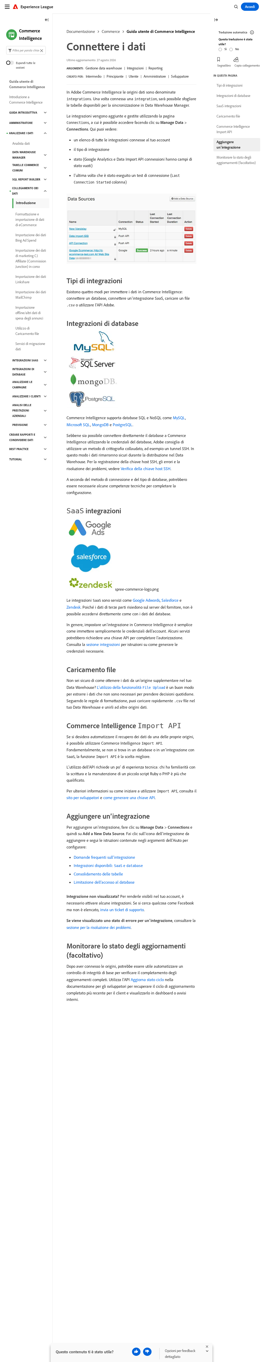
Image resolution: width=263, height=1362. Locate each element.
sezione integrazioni (103, 644)
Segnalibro (224, 65)
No (237, 49)
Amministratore (21, 123)
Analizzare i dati (21, 133)
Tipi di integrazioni (229, 85)
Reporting (155, 68)
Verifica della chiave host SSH (146, 468)
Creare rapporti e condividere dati (22, 437)
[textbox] (26, 50)
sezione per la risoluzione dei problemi (99, 927)
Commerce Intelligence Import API (233, 129)
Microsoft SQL (78, 424)
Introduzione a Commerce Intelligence (26, 100)
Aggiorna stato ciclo (147, 979)
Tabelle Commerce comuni (25, 167)
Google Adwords (146, 600)
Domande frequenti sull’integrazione (104, 857)
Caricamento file (228, 116)
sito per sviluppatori (83, 797)
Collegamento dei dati (25, 190)
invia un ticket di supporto (122, 909)
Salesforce (170, 600)
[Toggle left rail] (46, 20)
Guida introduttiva (23, 112)
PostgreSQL (123, 424)
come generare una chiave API (129, 797)
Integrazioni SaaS (25, 360)
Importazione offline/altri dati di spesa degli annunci (29, 313)
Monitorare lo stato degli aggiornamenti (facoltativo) (236, 160)
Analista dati (21, 143)
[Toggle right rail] (216, 20)
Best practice (19, 449)
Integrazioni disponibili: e (108, 865)
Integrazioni (135, 68)
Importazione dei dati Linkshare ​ (30, 279)
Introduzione (26, 202)
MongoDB (100, 424)
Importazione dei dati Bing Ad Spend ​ (30, 238)
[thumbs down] (147, 1352)
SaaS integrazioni (229, 106)
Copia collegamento (247, 65)
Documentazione (81, 31)
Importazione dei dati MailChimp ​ (30, 295)
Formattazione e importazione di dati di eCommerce (29, 219)
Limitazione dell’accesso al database (104, 882)
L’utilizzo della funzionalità (131, 687)
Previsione (20, 425)
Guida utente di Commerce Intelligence (161, 31)
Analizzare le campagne (22, 384)
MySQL (179, 417)
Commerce (111, 31)
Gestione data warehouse (104, 68)
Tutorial (15, 459)
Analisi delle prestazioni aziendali (21, 410)
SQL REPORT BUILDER (26, 179)
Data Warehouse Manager (24, 154)
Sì (225, 49)
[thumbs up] (136, 1352)
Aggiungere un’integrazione (228, 145)
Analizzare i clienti (26, 396)
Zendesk (74, 607)
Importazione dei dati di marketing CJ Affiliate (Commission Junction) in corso (30, 258)
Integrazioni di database (23, 371)
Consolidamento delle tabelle (98, 873)
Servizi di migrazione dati (30, 346)
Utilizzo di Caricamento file (27, 331)
